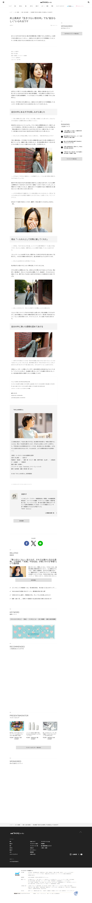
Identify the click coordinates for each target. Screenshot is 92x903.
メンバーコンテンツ (60, 6)
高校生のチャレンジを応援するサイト (51, 879)
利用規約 (43, 843)
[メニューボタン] (3, 2)
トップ (10, 6)
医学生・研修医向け (49, 872)
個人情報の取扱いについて (46, 845)
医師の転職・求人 (62, 887)
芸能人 (25, 619)
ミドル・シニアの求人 (40, 873)
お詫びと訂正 (32, 854)
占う (42, 6)
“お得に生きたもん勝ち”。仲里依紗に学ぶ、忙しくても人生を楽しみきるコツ (31, 595)
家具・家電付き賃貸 (31, 883)
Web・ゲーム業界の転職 (36, 885)
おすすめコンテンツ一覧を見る (72, 33)
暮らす (37, 6)
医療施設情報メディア (62, 882)
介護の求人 (30, 888)
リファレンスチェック (70, 890)
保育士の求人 (68, 887)
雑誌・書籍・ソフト (39, 880)
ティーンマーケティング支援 (63, 879)
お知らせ (32, 847)
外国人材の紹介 (43, 888)
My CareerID (54, 882)
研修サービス (30, 890)
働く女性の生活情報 (31, 880)
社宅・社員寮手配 (63, 890)
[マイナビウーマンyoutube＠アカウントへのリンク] (81, 854)
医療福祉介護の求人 (31, 875)
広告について (32, 841)
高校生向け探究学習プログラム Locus (41, 877)
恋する (31, 6)
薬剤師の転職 (42, 887)
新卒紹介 (49, 885)
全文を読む (33, 580)
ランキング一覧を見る (72, 159)
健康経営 (49, 890)
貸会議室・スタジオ (55, 890)
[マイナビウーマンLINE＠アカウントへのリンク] (75, 854)
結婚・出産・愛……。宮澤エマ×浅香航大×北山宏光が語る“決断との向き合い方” (32, 598)
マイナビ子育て (67, 880)
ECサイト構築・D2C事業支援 (33, 882)
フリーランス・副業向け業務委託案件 (64, 873)
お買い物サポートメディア (71, 882)
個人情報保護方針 (57, 893)
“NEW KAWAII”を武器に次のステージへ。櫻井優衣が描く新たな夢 (28, 591)
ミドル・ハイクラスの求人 (68, 872)
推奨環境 (32, 852)
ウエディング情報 (47, 880)
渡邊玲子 (11, 25)
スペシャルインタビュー (16, 619)
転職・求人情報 (56, 872)
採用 (47, 893)
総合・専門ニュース (40, 879)
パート (34, 873)
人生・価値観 (16, 12)
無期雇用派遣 (73, 887)
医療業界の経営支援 (36, 888)
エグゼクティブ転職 (63, 885)
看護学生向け (42, 872)
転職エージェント (56, 885)
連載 (47, 6)
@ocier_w (28, 508)
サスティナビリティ (43, 893)
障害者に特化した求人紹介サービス (51, 873)
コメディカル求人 (54, 887)
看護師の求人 (48, 887)
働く (15, 6)
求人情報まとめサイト (32, 879)
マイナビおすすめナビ (14, 861)
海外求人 (61, 872)
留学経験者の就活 (36, 872)
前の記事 (21, 521)
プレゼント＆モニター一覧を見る (33, 747)
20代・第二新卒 (44, 885)
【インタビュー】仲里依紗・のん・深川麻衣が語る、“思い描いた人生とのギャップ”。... (34, 587)
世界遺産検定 (53, 880)
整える (20, 6)
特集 (52, 6)
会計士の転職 (69, 885)
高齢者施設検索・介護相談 (55, 883)
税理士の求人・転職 (31, 887)
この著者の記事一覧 (50, 513)
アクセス (38, 893)
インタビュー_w (32, 619)
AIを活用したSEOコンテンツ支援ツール (43, 883)
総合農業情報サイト (60, 880)
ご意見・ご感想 (44, 847)
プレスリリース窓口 (34, 843)
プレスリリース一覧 (34, 845)
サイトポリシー (33, 850)
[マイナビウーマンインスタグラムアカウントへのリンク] (70, 854)
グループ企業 (51, 893)
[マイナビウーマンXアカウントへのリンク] (78, 854)
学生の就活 (30, 872)
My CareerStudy (48, 882)
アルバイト (30, 873)
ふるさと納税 (41, 882)
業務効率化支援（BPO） (38, 890)
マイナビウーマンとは (45, 841)
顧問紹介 (37, 887)
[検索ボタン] (88, 2)
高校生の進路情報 (31, 877)
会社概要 (34, 893)
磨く (26, 6)
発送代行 (44, 890)
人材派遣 (29, 885)
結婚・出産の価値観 (24, 12)
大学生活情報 (71, 879)
